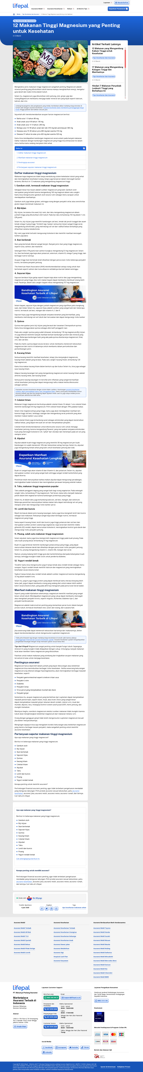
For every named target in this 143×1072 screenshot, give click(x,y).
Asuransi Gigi (59, 953)
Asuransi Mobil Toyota (101, 928)
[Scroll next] (125, 98)
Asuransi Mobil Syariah (22, 940)
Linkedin (48, 1052)
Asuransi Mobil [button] (37, 9)
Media (18, 14)
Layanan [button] (107, 3)
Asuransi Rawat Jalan (62, 944)
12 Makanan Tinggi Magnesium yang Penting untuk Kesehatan (57, 14)
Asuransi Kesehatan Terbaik (64, 928)
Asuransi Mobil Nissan (101, 940)
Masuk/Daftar (123, 3)
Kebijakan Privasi (123, 1067)
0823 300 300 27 (52, 998)
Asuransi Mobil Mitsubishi (103, 957)
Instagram (62, 1047)
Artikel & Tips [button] (82, 9)
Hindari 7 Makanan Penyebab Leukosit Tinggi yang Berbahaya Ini (106, 88)
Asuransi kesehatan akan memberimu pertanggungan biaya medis (49, 109)
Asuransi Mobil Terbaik (22, 928)
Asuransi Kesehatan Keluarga (65, 936)
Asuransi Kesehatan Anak (63, 940)
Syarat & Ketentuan (108, 1067)
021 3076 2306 (52, 1009)
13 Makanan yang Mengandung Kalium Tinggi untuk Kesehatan (107, 51)
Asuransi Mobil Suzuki (101, 936)
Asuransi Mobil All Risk (22, 932)
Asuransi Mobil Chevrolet (102, 973)
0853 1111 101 (103, 1001)
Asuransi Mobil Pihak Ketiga (24, 948)
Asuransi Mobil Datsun (101, 965)
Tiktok (86, 1047)
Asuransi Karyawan (61, 961)
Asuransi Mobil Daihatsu (102, 953)
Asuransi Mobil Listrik (22, 953)
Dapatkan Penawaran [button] (117, 9)
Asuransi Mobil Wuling (101, 948)
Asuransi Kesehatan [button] (54, 9)
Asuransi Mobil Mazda (101, 944)
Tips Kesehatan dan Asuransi (30, 14)
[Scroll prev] (125, 48)
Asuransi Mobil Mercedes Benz (105, 961)
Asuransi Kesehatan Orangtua (65, 932)
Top (136, 1068)
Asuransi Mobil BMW (101, 977)
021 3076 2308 (52, 1017)
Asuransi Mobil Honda (101, 932)
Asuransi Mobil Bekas (22, 944)
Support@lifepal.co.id (72, 998)
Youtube (75, 1047)
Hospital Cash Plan (61, 957)
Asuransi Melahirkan (61, 948)
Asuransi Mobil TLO (21, 936)
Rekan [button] (69, 9)
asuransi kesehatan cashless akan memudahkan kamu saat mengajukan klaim (47, 390)
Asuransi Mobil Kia (100, 969)
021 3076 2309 (52, 1027)
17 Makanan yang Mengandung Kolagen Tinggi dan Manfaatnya (107, 69)
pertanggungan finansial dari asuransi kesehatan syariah (34, 640)
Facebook (48, 1047)
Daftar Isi (19, 148)
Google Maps (21, 1026)
